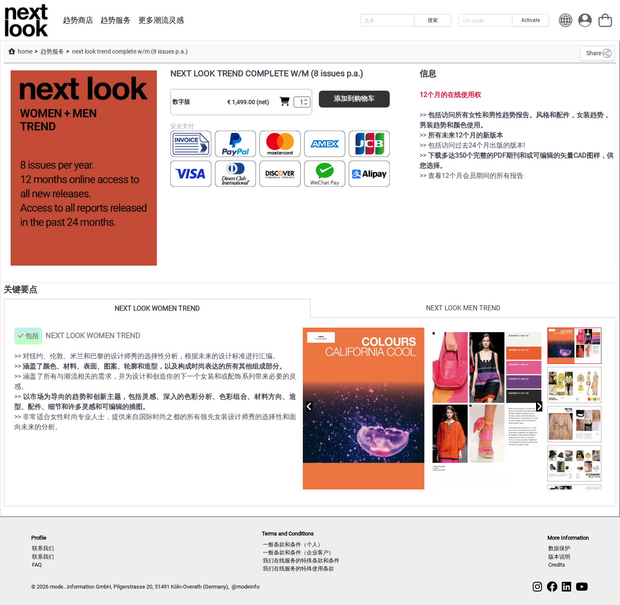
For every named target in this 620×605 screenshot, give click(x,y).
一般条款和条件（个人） (293, 544)
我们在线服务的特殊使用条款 (298, 568)
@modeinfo (245, 586)
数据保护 (559, 548)
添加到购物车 (354, 98)
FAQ (37, 565)
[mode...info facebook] (552, 587)
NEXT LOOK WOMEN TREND (157, 308)
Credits (556, 565)
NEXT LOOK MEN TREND (463, 308)
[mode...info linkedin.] (566, 587)
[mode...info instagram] (537, 587)
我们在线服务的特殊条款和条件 (301, 560)
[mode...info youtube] (582, 587)
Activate (530, 20)
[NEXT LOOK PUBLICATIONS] (26, 20)
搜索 (433, 20)
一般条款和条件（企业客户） (298, 552)
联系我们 (43, 548)
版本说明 (559, 557)
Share (593, 53)
